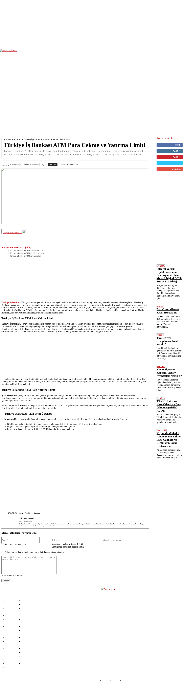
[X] (39, 243)
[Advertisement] (75, 278)
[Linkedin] (60, 243)
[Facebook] (28, 243)
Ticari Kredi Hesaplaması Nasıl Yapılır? (167, 341)
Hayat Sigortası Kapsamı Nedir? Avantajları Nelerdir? (169, 372)
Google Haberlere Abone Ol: (12, 233)
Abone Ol (176, 169)
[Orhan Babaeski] (59, 164)
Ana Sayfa (8, 139)
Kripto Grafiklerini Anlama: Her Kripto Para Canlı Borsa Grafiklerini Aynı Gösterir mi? (169, 440)
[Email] (92, 243)
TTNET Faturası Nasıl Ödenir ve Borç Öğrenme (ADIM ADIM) (169, 406)
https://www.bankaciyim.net (25, 521)
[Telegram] (81, 243)
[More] (113, 244)
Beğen (178, 145)
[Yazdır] (103, 243)
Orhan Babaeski (73, 165)
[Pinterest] (49, 243)
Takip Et (177, 151)
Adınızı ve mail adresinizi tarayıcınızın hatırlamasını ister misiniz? (34, 552)
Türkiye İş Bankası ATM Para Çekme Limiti (27, 250)
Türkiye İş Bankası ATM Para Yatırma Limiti (27, 253)
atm (21, 513)
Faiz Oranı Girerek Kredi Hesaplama (168, 311)
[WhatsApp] (71, 243)
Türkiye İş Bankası (32, 513)
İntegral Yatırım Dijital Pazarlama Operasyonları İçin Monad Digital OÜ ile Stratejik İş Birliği (169, 275)
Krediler (160, 306)
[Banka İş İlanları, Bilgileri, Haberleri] (116, 626)
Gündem (161, 266)
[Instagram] (58, 689)
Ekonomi (161, 366)
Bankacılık (18, 139)
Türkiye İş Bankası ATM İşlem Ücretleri (25, 256)
